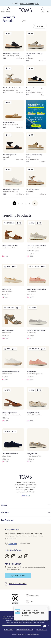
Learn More (25, 496)
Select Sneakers (27, 3)
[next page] (33, 203)
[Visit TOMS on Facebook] (7, 556)
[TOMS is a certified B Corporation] (15, 599)
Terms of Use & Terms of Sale (24, 629)
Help (31, 601)
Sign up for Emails (18, 575)
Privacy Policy (8, 629)
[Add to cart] (18, 47)
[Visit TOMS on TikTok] (26, 556)
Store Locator (34, 595)
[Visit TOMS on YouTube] (20, 556)
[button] (40, 26)
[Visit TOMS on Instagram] (13, 556)
